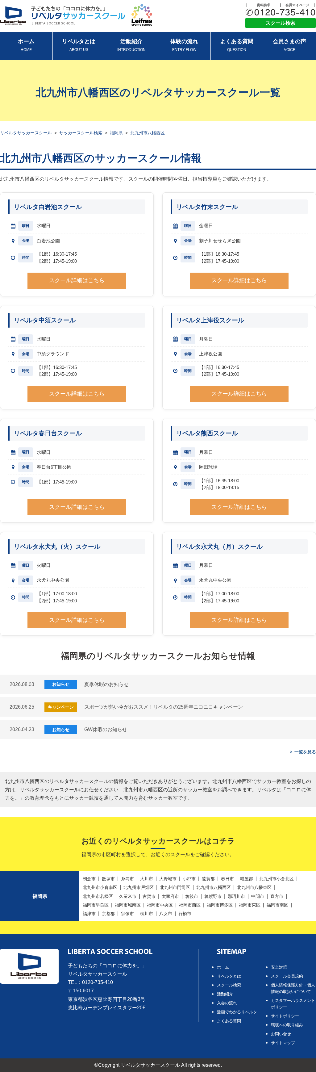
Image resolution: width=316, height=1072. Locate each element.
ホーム (26, 45)
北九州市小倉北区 (276, 878)
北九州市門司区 (175, 887)
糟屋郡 (246, 878)
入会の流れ (227, 1003)
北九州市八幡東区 (254, 887)
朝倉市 (89, 878)
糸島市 (127, 878)
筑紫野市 (213, 896)
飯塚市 (108, 878)
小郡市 (189, 878)
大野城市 (168, 878)
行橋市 (184, 913)
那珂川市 (236, 896)
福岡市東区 (249, 904)
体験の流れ (184, 45)
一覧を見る (305, 751)
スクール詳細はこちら (77, 280)
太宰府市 (170, 896)
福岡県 (116, 133)
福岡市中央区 (160, 904)
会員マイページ (297, 5)
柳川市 (146, 913)
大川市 (146, 878)
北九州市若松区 (98, 896)
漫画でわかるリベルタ (237, 1012)
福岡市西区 (190, 904)
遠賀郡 (208, 878)
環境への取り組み (287, 1025)
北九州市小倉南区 (100, 887)
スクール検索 (280, 23)
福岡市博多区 (220, 904)
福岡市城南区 (128, 904)
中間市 (257, 896)
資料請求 (263, 5)
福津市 (89, 913)
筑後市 (191, 896)
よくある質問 (236, 45)
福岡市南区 (277, 904)
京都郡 (108, 913)
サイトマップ (283, 1043)
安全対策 (279, 967)
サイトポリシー (285, 1016)
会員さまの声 (289, 45)
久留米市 (127, 896)
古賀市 (149, 896)
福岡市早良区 (96, 904)
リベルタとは (78, 45)
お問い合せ (281, 1034)
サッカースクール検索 (80, 133)
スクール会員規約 (287, 976)
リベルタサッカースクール (26, 133)
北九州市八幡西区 (213, 887)
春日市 (227, 878)
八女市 (165, 913)
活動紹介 (131, 45)
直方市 (276, 896)
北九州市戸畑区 (138, 887)
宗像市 (127, 913)
